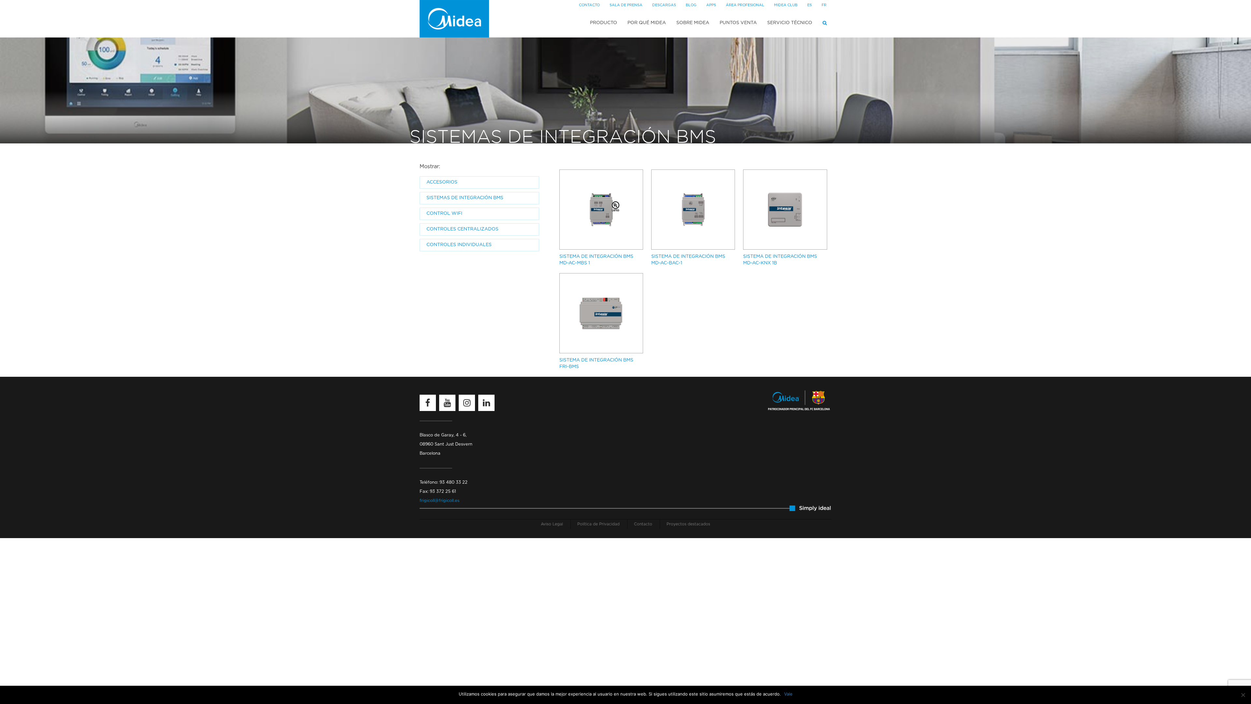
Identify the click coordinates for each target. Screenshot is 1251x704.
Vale (788, 694)
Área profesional (745, 5)
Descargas (664, 5)
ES (809, 5)
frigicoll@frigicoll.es (439, 501)
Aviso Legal (552, 524)
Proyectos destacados (688, 524)
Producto (603, 23)
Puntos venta (738, 23)
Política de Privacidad (598, 524)
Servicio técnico (789, 23)
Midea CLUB (786, 5)
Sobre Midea (692, 23)
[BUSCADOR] (824, 23)
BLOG (691, 5)
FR (824, 5)
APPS (711, 5)
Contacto (589, 5)
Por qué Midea (646, 23)
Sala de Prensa (626, 5)
